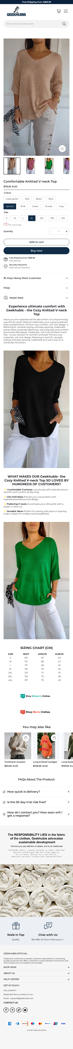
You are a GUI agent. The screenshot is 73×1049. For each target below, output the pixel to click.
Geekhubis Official (39, 1030)
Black (39, 198)
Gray (61, 206)
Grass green (12, 198)
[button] (65, 11)
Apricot (10, 206)
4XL (63, 218)
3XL (52, 218)
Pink (23, 206)
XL (31, 218)
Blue (51, 198)
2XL (42, 218)
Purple (48, 206)
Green (35, 206)
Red (27, 198)
